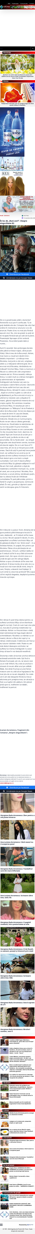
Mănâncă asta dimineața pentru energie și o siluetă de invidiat (21, 1113)
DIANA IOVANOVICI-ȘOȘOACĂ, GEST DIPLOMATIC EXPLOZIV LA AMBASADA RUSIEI (20, 1205)
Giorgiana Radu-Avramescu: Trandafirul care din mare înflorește (16, 870)
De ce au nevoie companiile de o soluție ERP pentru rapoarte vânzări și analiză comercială (21, 1197)
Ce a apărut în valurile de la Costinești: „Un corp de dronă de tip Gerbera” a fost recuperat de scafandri (21, 1076)
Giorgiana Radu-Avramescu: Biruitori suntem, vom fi (15, 1030)
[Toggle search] (33, 48)
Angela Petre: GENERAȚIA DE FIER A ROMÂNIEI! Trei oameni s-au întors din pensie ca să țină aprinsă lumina (20, 1169)
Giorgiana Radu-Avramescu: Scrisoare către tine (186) (15, 977)
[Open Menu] (1, 48)
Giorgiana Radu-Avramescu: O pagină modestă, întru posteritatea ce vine (15, 923)
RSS (9, 4)
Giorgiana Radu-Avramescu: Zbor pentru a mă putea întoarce (17, 816)
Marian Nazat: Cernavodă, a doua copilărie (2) (19, 1177)
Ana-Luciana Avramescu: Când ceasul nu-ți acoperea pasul (16, 843)
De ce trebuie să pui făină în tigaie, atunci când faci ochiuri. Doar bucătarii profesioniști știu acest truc (21, 1131)
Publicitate (15, 4)
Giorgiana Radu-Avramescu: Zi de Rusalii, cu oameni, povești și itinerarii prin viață (17, 950)
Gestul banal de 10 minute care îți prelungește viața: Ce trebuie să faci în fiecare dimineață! (21, 1095)
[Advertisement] (17, 28)
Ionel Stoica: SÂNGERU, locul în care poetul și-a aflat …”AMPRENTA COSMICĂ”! (21, 1185)
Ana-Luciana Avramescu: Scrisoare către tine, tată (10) (16, 897)
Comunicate (24, 4)
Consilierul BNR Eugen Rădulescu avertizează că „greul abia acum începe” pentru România (21, 1041)
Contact (31, 4)
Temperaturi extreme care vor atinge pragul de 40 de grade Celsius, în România (17, 104)
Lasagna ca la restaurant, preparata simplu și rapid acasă (20, 1122)
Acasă (1, 215)
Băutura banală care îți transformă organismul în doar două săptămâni (20, 1102)
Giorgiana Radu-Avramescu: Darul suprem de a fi (17, 1004)
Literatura (6, 215)
